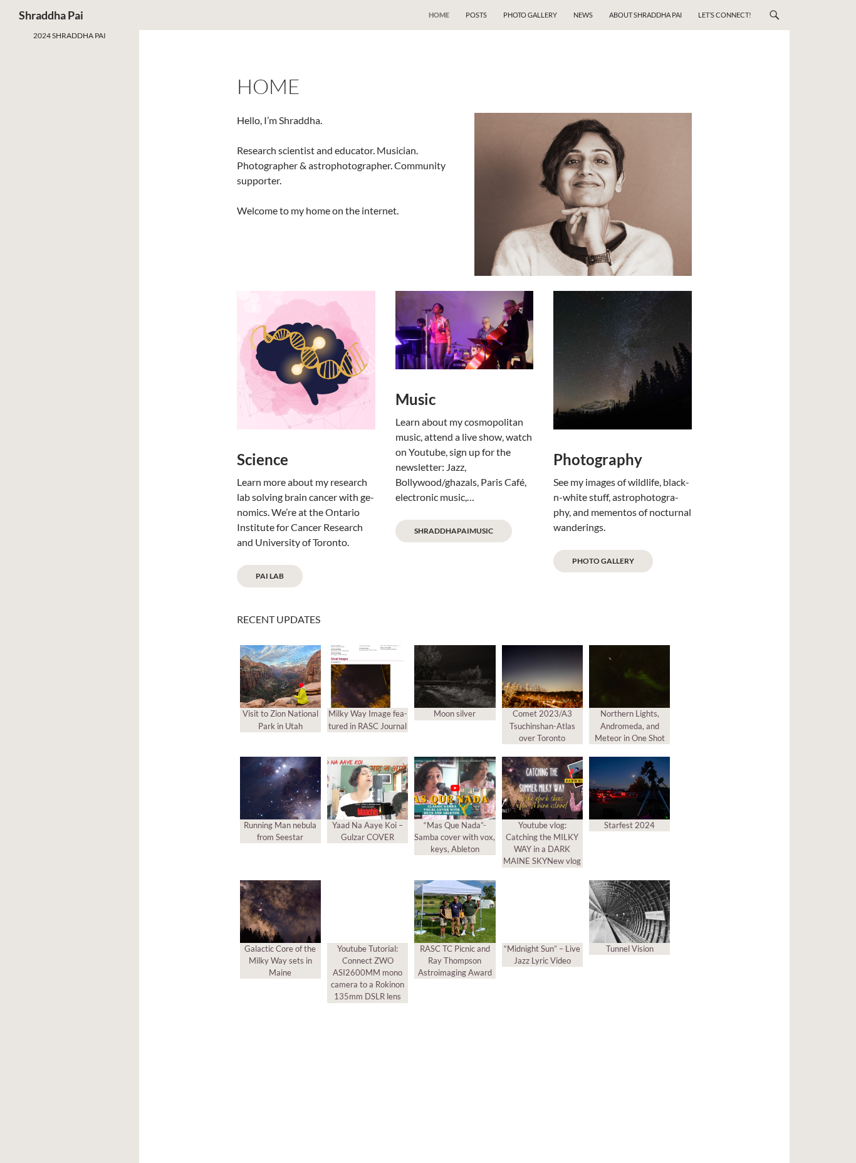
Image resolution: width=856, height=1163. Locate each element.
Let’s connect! (724, 15)
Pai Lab (270, 576)
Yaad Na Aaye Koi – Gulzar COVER (367, 831)
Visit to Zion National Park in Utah (280, 719)
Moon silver (455, 713)
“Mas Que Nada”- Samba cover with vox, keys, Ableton (454, 837)
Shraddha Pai (51, 15)
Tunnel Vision (630, 949)
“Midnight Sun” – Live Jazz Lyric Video (542, 955)
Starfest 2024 (629, 825)
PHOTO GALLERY (603, 561)
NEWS (583, 15)
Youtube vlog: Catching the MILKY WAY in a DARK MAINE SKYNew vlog (542, 843)
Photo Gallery (530, 15)
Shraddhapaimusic (453, 530)
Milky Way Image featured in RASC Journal (367, 719)
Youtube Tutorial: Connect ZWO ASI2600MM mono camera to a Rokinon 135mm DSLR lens (367, 973)
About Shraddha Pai (645, 15)
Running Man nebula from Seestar (280, 831)
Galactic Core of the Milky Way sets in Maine (280, 960)
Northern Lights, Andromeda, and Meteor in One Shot (630, 725)
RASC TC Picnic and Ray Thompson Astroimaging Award (455, 960)
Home (439, 15)
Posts (476, 15)
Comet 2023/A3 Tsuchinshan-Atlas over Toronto (542, 725)
